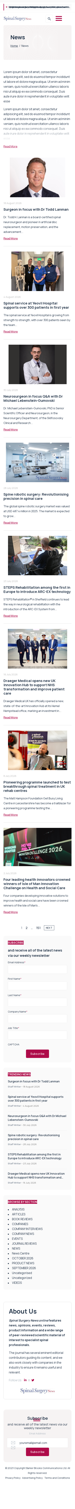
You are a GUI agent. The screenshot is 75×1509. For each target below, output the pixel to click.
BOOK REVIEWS (22, 1219)
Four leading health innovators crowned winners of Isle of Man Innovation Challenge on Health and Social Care (36, 883)
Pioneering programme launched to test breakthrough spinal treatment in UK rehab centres (37, 786)
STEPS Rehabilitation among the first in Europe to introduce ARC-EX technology (37, 589)
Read (10, 146)
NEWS (16, 1248)
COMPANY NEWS (23, 1234)
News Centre (20, 1253)
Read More (10, 238)
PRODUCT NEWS (23, 1263)
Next (49, 927)
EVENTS (17, 1239)
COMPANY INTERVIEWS (27, 1229)
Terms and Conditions (57, 1477)
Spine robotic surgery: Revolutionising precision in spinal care (36, 496)
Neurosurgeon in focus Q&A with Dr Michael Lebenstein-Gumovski (40, 7)
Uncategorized (22, 1278)
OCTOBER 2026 (22, 1258)
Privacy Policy (12, 1477)
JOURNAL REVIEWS (24, 1244)
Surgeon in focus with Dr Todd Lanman (36, 209)
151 (38, 928)
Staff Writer (14, 1086)
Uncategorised (22, 1273)
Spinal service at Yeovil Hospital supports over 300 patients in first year (36, 305)
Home (14, 46)
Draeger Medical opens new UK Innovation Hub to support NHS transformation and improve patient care (34, 687)
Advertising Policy (32, 1477)
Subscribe (37, 1054)
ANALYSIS (18, 1209)
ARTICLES (18, 1214)
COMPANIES (20, 1224)
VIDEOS (17, 1283)
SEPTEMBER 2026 (24, 1268)
